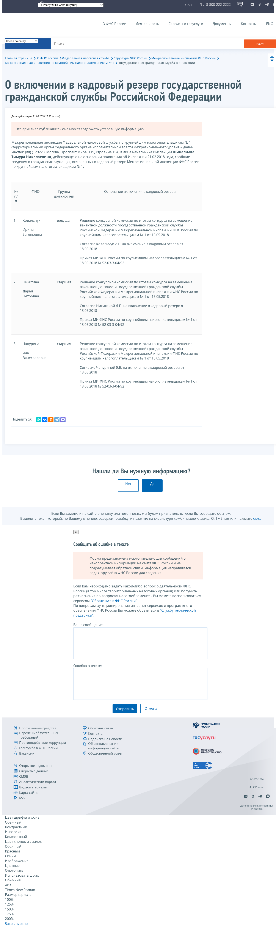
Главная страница (18, 58)
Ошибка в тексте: (87, 665)
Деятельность (147, 23)
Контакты (249, 23)
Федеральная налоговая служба (86, 58)
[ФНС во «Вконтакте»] (252, 4)
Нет (128, 483)
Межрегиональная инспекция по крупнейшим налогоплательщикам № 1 (59, 63)
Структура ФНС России (130, 58)
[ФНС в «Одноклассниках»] (259, 4)
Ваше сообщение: (88, 624)
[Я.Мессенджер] (38, 419)
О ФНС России (114, 23)
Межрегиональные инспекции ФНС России (183, 58)
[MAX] (63, 419)
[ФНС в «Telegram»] (267, 4)
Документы (222, 23)
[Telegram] (57, 419)
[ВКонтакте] (44, 419)
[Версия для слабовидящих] (189, 4)
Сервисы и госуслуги (185, 23)
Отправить (125, 708)
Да (152, 483)
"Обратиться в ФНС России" (114, 600)
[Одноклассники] (50, 419)
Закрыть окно (16, 923)
